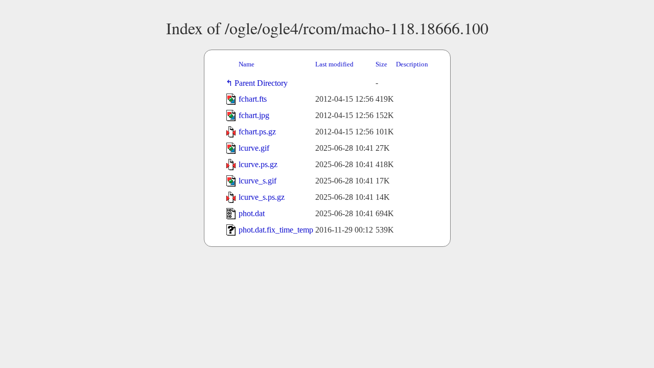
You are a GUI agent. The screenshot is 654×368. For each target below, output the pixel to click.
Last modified (334, 64)
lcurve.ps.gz (258, 164)
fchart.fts (253, 99)
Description (412, 64)
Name (246, 64)
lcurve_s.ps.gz (262, 197)
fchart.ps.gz (257, 131)
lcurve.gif (254, 148)
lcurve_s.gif (257, 180)
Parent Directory (263, 83)
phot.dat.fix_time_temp (276, 229)
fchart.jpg (254, 115)
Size (381, 64)
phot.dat (252, 213)
